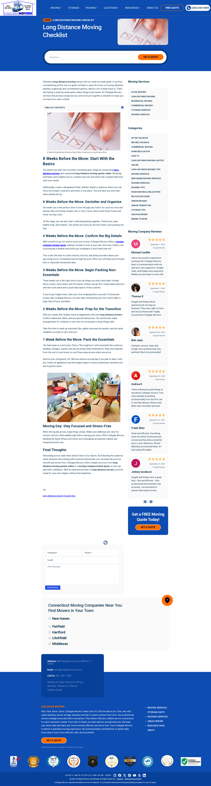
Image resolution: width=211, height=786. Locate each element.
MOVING (55, 7)
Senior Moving (139, 201)
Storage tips (138, 210)
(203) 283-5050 (200, 7)
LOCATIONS (110, 7)
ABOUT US (152, 7)
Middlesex (60, 644)
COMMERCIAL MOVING (142, 105)
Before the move (140, 142)
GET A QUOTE (150, 57)
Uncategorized (139, 214)
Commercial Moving (142, 147)
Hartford (58, 632)
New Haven (60, 619)
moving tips (69, 495)
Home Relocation (140, 151)
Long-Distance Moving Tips (146, 169)
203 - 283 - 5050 (63, 675)
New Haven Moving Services (146, 178)
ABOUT (151, 730)
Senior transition (141, 205)
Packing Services (140, 183)
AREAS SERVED (155, 721)
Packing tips (138, 187)
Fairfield (58, 626)
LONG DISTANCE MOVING (143, 96)
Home (47, 20)
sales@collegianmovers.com (68, 669)
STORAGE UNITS (156, 712)
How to (135, 156)
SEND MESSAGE (52, 587)
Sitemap (120, 779)
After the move (139, 138)
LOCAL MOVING (138, 92)
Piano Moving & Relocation (145, 192)
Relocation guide (140, 196)
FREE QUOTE (172, 7)
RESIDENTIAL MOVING (141, 101)
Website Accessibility (133, 779)
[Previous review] (145, 501)
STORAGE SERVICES (140, 110)
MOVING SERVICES (157, 707)
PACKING (90, 7)
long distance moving (53, 495)
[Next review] (151, 501)
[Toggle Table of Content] (122, 107)
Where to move (139, 219)
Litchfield (59, 638)
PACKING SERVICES (140, 114)
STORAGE (73, 7)
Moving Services (140, 174)
